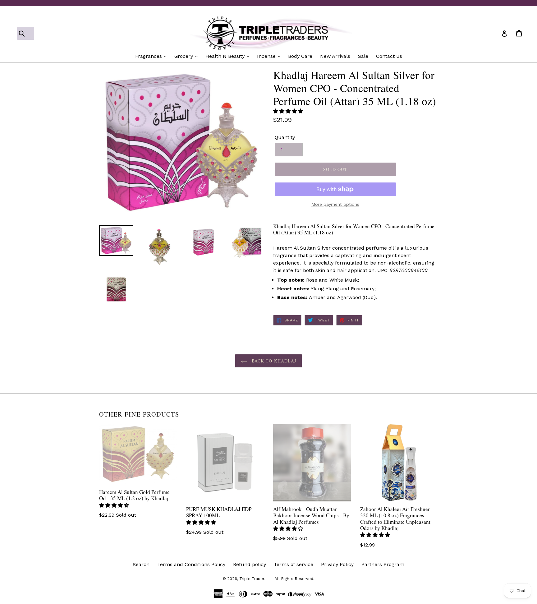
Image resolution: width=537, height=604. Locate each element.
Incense (267, 56)
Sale (363, 56)
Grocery (184, 56)
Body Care (300, 56)
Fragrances (149, 56)
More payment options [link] (335, 204)
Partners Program (382, 564)
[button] (289, 111)
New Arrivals (335, 56)
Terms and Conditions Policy (191, 564)
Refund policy (249, 564)
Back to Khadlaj (273, 361)
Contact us (389, 56)
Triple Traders (253, 578)
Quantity (285, 137)
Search (141, 564)
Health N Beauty (225, 56)
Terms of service (293, 564)
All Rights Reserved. (294, 578)
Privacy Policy (337, 564)
